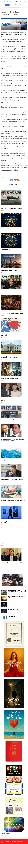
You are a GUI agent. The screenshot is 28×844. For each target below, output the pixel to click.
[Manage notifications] (2, 842)
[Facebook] (9, 180)
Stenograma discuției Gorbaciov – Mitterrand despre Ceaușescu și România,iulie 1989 (12, 440)
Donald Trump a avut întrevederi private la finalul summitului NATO (11, 521)
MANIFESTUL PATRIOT (5, 249)
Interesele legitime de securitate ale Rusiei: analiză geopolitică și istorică (12, 334)
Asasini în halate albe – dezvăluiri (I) (8, 419)
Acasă (2, 9)
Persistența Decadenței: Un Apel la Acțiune (10, 378)
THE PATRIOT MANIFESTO (6, 229)
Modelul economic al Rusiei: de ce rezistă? (10, 270)
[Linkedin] (14, 180)
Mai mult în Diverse (13, 187)
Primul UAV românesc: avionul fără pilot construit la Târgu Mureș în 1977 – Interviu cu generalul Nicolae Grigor (13, 207)
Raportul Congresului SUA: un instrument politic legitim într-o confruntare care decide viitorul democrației (13, 312)
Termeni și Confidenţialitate (16, 4)
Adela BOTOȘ (4, 14)
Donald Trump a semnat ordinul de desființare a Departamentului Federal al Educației (11, 357)
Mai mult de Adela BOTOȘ (13, 186)
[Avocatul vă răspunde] (12, 580)
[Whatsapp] (19, 180)
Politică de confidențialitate (20, 840)
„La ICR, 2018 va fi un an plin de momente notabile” (11, 562)
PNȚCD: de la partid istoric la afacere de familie (11, 291)
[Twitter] (11, 180)
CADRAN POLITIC (10, 840)
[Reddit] (16, 180)
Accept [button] (7, 4)
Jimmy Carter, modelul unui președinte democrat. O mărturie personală (14, 399)
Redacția (7, 841)
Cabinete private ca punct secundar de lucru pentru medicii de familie (14, 501)
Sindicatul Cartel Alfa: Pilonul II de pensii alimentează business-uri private (12, 480)
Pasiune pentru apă (5, 460)
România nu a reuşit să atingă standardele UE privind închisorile (12, 542)
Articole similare (13, 184)
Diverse (5, 9)
